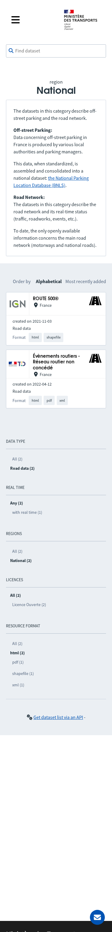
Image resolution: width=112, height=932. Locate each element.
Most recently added (85, 281)
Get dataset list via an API (58, 717)
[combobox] (56, 51)
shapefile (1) (23, 673)
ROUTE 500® (46, 299)
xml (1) (18, 685)
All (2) (17, 459)
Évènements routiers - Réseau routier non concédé (56, 362)
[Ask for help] (97, 917)
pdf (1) (18, 662)
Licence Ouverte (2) (29, 604)
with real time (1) (27, 512)
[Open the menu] (33, 20)
